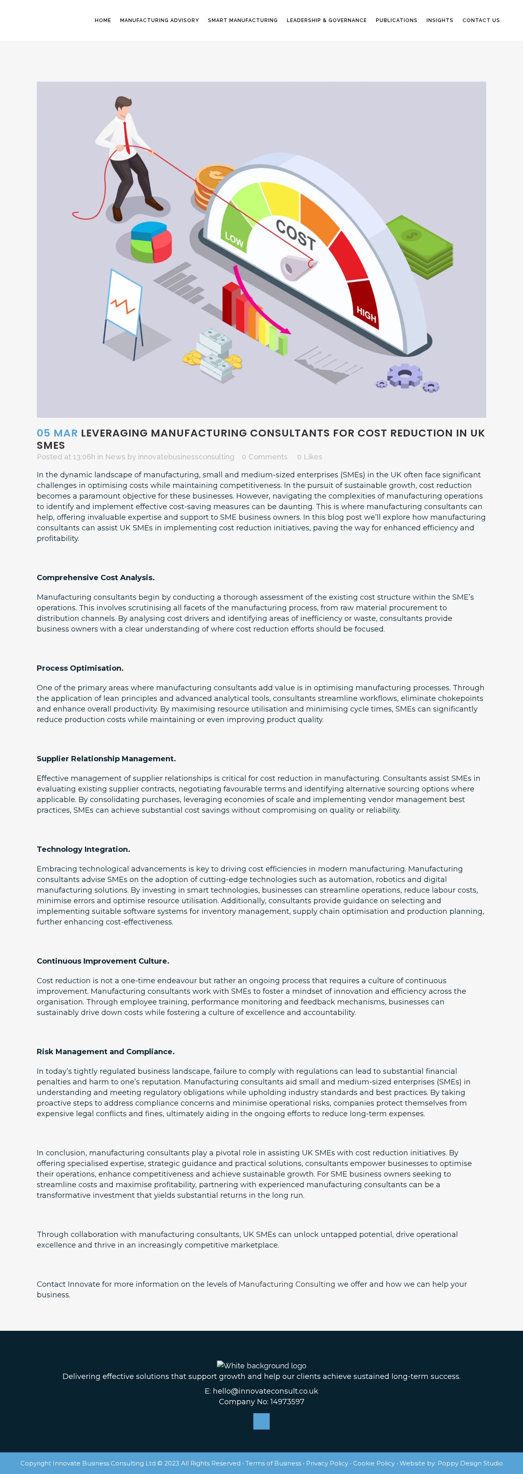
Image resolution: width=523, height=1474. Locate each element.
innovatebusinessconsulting (186, 456)
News (115, 456)
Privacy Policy (327, 1463)
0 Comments (265, 456)
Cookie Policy (374, 1463)
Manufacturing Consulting (287, 1284)
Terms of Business (273, 1463)
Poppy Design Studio (470, 1463)
